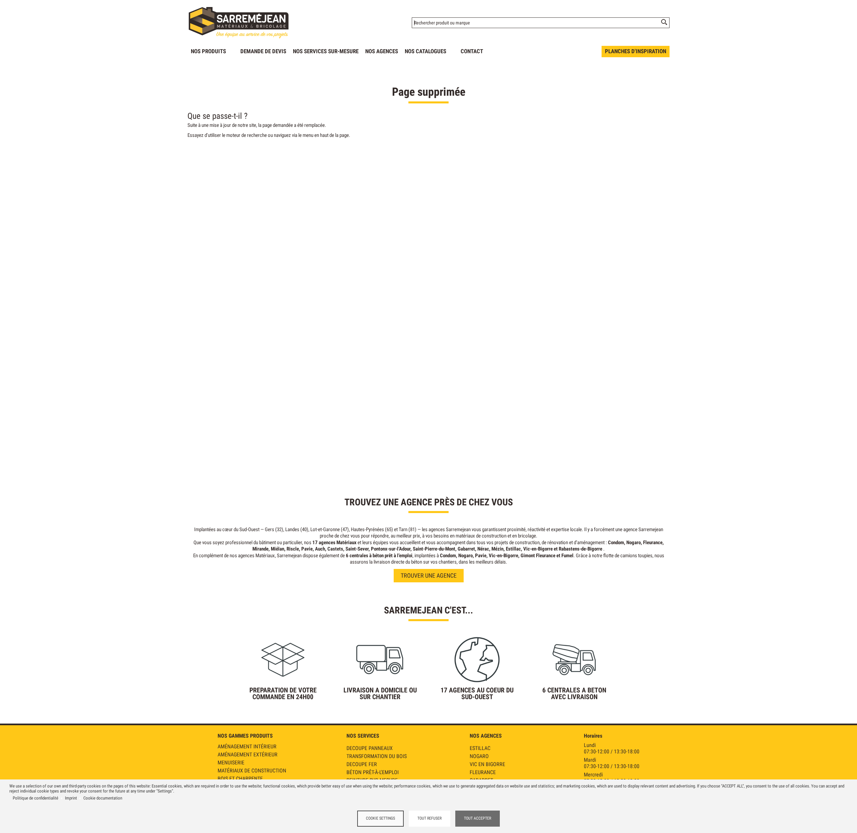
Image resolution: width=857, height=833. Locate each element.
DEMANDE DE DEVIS (263, 51)
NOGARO (479, 756)
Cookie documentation (102, 798)
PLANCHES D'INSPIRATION (635, 51)
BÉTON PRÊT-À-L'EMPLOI (372, 772)
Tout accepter (477, 818)
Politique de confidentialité (35, 798)
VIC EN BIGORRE (487, 764)
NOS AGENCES (381, 51)
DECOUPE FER (361, 764)
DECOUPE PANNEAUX (369, 748)
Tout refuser (429, 818)
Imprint (71, 798)
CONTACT (472, 51)
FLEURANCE (483, 772)
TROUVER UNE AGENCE (429, 575)
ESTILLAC (480, 748)
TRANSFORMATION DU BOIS (376, 756)
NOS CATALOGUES (425, 51)
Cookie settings (380, 818)
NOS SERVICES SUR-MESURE (326, 51)
